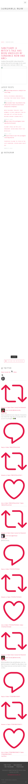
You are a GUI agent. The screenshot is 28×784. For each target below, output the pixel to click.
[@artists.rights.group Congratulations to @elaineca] (14, 314)
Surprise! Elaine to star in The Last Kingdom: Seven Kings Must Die (15, 143)
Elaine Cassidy (8, 410)
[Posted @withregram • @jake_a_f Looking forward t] (14, 274)
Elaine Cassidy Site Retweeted (18, 407)
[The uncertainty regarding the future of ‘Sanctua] (14, 331)
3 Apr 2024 (3, 660)
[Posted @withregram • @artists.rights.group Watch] (14, 307)
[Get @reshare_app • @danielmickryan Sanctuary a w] (14, 160)
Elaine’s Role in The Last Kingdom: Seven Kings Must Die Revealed (14, 129)
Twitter (7, 765)
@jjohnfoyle (14, 535)
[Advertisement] (14, 26)
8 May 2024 (4, 413)
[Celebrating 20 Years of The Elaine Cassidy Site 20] (14, 204)
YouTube (20, 767)
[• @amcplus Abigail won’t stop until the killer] (14, 349)
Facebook (18, 765)
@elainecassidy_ (17, 410)
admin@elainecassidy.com (14, 774)
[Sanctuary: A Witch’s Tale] (14, 244)
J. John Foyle (8, 535)
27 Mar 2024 (4, 538)
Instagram (9, 767)
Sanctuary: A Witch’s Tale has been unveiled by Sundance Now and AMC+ (13, 53)
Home (2, 42)
